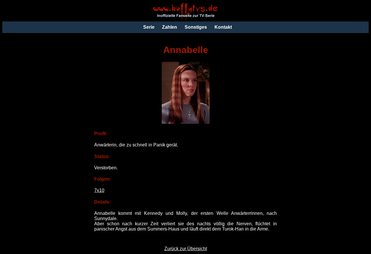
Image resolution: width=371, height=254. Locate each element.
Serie (148, 27)
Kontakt (223, 27)
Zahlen (169, 27)
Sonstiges (196, 27)
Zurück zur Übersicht (185, 248)
